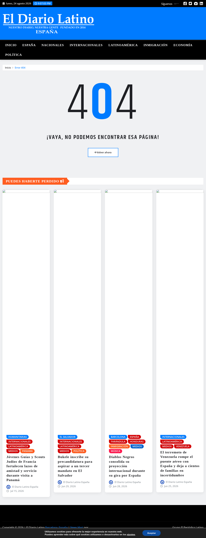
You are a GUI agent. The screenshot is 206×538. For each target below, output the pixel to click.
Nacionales (53, 45)
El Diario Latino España (25, 486)
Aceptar (151, 533)
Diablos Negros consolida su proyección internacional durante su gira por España (127, 466)
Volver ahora (104, 152)
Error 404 (20, 67)
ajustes (131, 534)
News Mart (76, 527)
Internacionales (86, 45)
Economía (182, 45)
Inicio (11, 45)
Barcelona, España (56, 527)
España (29, 45)
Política (13, 54)
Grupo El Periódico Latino (187, 527)
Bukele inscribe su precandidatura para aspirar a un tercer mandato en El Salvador (75, 466)
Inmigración (156, 45)
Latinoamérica (123, 45)
